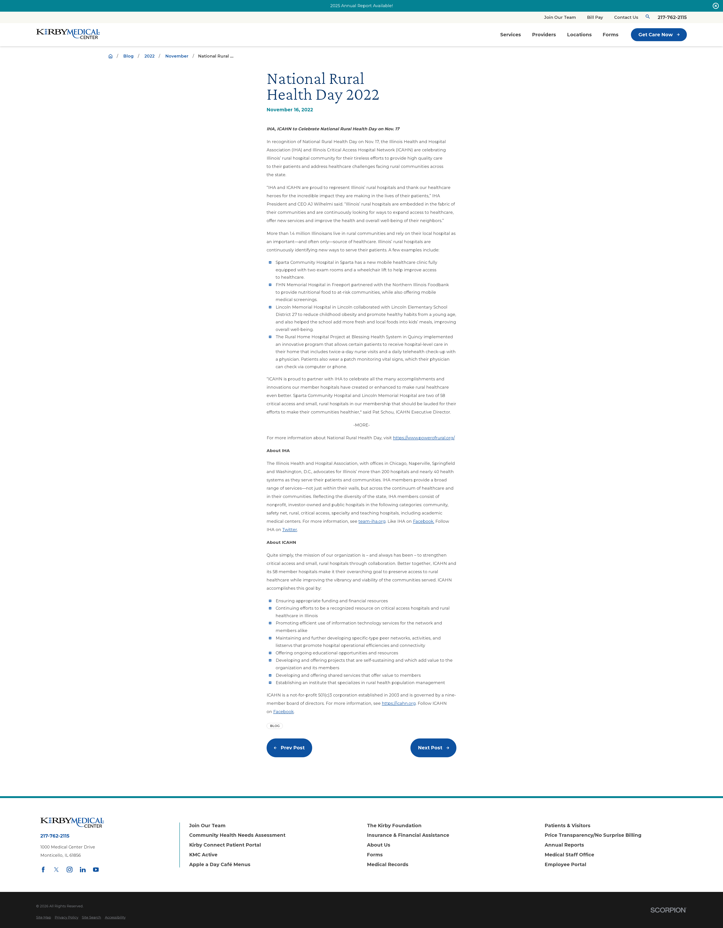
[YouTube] (96, 870)
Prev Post (293, 747)
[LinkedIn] (83, 870)
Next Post (430, 747)
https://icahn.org (399, 703)
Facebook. (423, 521)
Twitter (289, 529)
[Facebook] (43, 870)
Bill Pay (595, 17)
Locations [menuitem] (579, 34)
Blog (275, 726)
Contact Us (626, 17)
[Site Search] (648, 17)
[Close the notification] (716, 6)
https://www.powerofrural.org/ (423, 437)
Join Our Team (560, 17)
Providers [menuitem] (544, 34)
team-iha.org (372, 521)
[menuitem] (43, 917)
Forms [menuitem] (611, 34)
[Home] (68, 34)
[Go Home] (110, 56)
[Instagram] (69, 870)
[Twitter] (56, 870)
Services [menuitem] (510, 34)
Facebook (283, 711)
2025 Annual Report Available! (361, 5)
